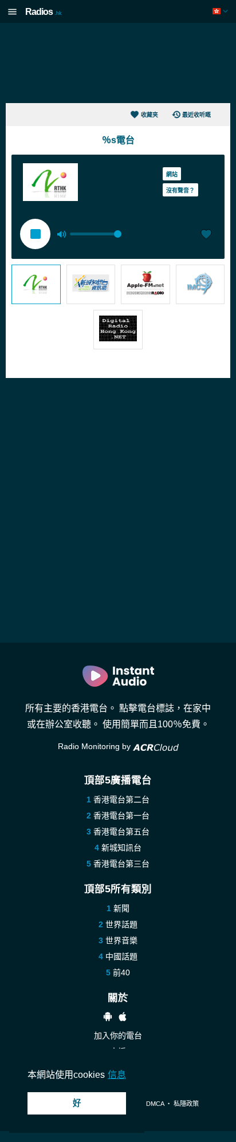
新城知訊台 (121, 847)
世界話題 (121, 924)
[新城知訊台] (91, 284)
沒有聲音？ (180, 190)
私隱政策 (186, 1103)
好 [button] (77, 1103)
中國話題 (121, 956)
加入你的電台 (118, 1035)
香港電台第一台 (121, 815)
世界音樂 (121, 940)
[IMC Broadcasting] (200, 284)
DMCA (155, 1103)
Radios (43, 12)
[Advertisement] (118, 63)
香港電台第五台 (121, 831)
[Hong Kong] (221, 11)
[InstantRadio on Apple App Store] (122, 1018)
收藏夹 (149, 115)
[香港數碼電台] (118, 330)
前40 (121, 972)
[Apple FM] (145, 284)
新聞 (121, 908)
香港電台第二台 (121, 799)
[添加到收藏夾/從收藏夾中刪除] (206, 235)
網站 (172, 174)
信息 (117, 1075)
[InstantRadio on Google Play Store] (107, 1018)
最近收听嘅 (196, 115)
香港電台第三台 (121, 863)
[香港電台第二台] (36, 284)
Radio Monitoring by (95, 746)
